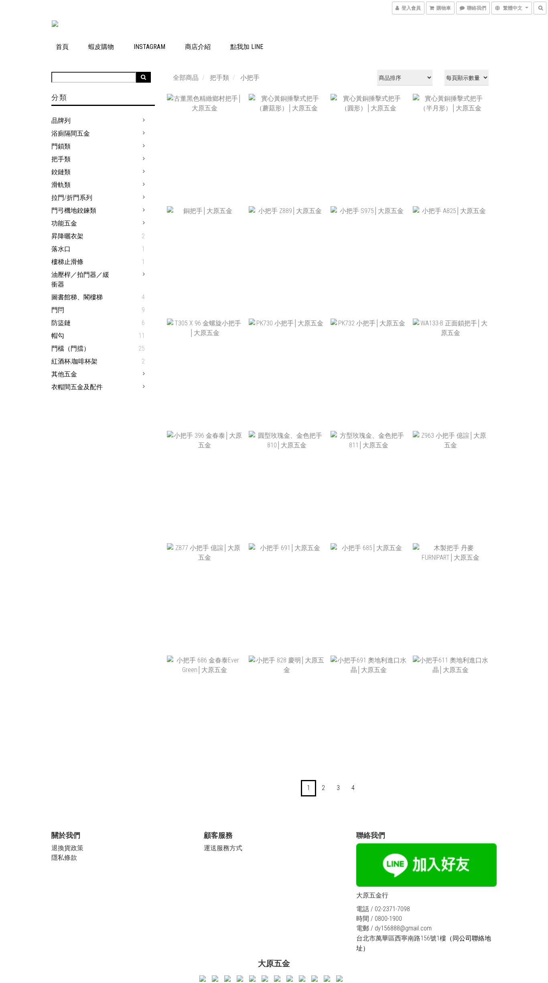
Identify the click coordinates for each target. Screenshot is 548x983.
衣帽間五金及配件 (77, 387)
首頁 (62, 47)
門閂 (57, 310)
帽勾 (57, 335)
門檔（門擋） (70, 348)
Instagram (149, 47)
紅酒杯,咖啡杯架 (74, 361)
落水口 (61, 249)
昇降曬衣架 (67, 236)
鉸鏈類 (61, 172)
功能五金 (64, 223)
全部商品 (186, 77)
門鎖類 (61, 146)
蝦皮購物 (101, 47)
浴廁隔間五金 (70, 133)
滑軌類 (61, 185)
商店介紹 (198, 47)
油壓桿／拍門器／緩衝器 (80, 279)
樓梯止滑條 (67, 262)
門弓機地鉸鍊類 (73, 210)
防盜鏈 (61, 323)
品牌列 (61, 120)
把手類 (61, 159)
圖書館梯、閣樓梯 (77, 297)
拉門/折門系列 (71, 197)
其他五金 (64, 374)
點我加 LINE (246, 47)
